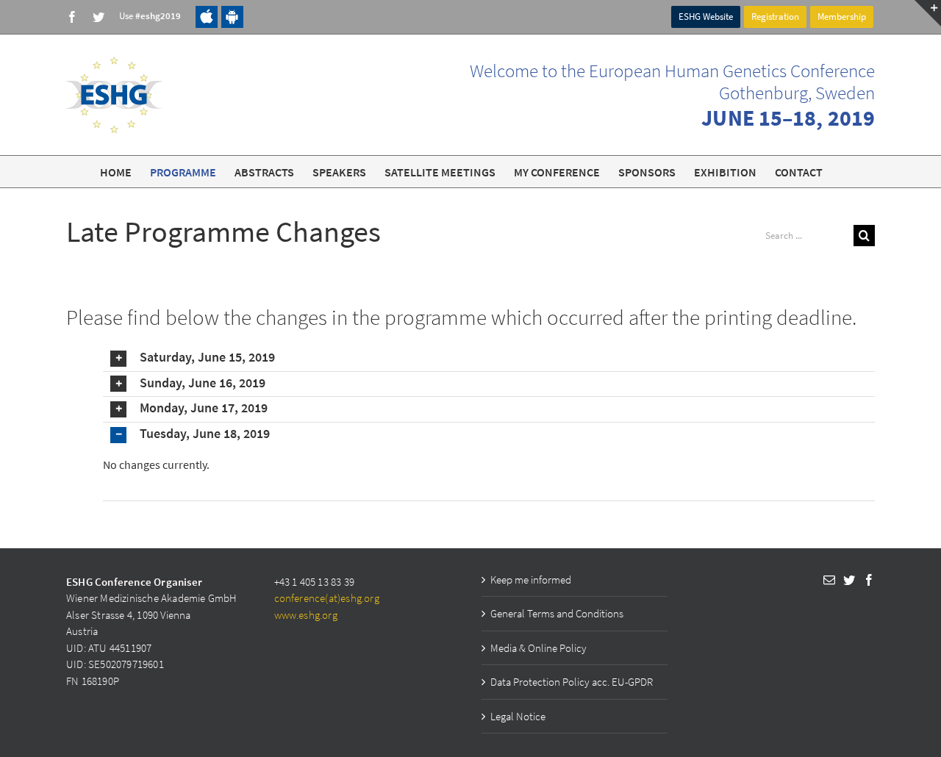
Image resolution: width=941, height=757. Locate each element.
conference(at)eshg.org (326, 598)
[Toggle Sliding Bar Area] (928, 13)
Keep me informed (530, 579)
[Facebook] (869, 580)
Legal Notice (517, 716)
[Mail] (829, 580)
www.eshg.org (305, 615)
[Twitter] (849, 580)
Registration (775, 16)
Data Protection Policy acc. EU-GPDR (571, 682)
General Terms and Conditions (556, 613)
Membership (841, 16)
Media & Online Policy (538, 648)
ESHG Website (706, 16)
